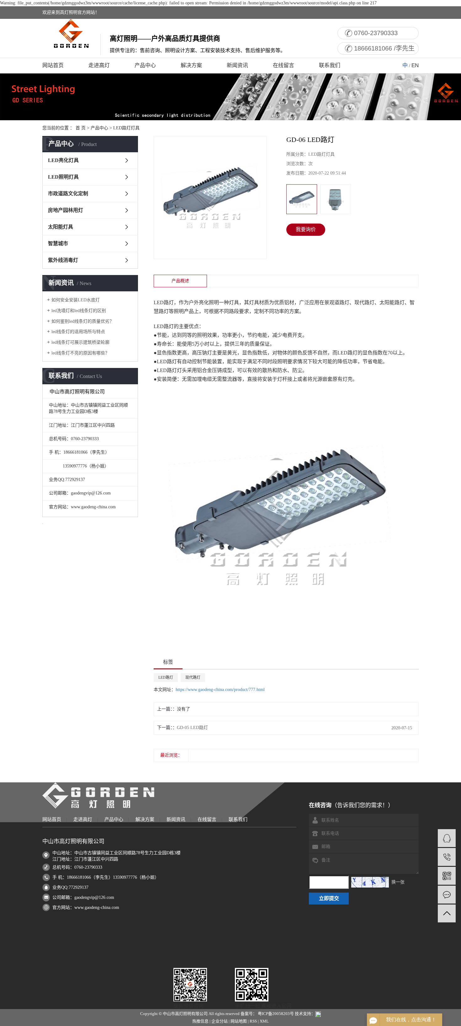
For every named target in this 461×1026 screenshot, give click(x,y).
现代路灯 (192, 677)
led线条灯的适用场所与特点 (78, 331)
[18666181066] (447, 857)
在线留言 (283, 65)
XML (264, 1021)
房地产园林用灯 (65, 210)
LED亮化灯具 (63, 160)
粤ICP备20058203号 (276, 1013)
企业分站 (219, 1021)
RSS (253, 1021)
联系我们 (329, 65)
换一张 (398, 882)
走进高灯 (99, 65)
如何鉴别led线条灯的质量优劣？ (82, 321)
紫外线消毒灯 (63, 260)
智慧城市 (58, 243)
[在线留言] (447, 895)
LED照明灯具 (63, 177)
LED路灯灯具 (126, 128)
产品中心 (145, 65)
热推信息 (200, 1021)
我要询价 (306, 229)
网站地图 (238, 1021)
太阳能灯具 (60, 227)
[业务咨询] (447, 838)
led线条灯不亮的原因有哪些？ (80, 353)
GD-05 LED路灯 (192, 727)
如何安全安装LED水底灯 (75, 300)
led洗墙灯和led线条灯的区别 (78, 310)
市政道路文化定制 (68, 193)
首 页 (81, 128)
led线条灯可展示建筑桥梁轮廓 (80, 342)
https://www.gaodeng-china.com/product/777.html (220, 689)
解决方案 (191, 65)
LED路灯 (165, 677)
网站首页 (53, 65)
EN (415, 65)
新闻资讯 (237, 65)
